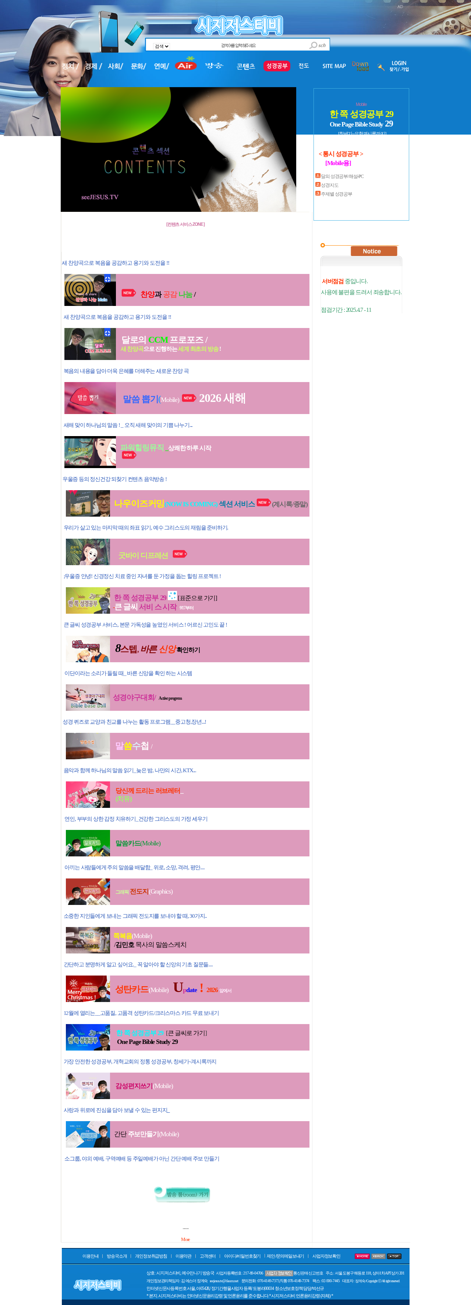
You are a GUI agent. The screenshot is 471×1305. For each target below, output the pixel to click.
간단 (136, 1134)
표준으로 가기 (198, 598)
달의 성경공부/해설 (339, 176)
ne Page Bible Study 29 (150, 1041)
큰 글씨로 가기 (186, 1033)
